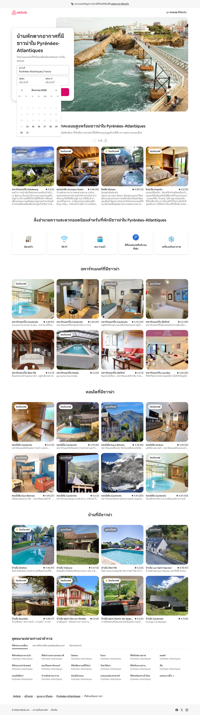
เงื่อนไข (54, 710)
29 (56, 126)
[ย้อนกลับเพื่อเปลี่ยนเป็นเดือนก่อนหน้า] (22, 90)
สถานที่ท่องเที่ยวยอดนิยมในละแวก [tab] (49, 645)
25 (33, 126)
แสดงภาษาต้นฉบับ (120, 4)
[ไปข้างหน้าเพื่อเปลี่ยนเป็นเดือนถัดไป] (56, 90)
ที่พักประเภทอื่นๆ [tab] (20, 645)
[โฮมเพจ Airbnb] (19, 12)
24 (27, 126)
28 (50, 126)
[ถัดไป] (105, 140)
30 (21, 132)
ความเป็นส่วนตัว (40, 710)
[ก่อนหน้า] (94, 140)
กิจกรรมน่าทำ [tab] (75, 645)
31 (27, 132)
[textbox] (30, 82)
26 (39, 126)
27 (45, 126)
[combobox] (43, 71)
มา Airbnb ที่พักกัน (176, 12)
